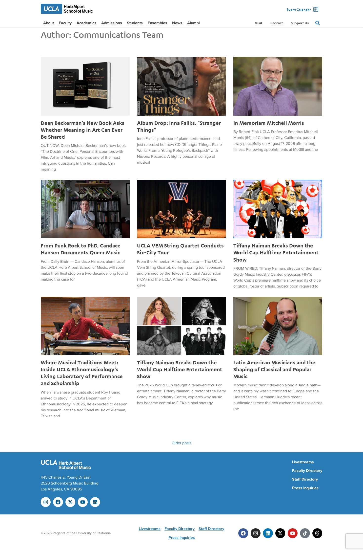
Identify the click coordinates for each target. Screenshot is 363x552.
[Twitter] (280, 533)
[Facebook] (58, 502)
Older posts (181, 443)
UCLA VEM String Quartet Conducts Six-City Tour (180, 249)
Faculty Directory (307, 470)
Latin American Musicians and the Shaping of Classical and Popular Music (274, 369)
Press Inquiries (305, 488)
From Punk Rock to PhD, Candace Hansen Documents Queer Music (81, 249)
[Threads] (317, 533)
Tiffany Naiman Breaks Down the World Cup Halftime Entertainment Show (276, 252)
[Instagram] (46, 502)
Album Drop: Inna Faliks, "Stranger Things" (179, 126)
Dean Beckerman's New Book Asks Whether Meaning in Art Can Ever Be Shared (82, 130)
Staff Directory (305, 479)
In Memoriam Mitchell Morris (268, 123)
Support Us (300, 23)
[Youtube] (83, 502)
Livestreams (303, 462)
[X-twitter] (70, 502)
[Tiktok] (305, 533)
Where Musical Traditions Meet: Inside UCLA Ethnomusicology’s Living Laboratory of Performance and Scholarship (82, 372)
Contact (276, 23)
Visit (258, 23)
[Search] (317, 23)
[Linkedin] (95, 502)
